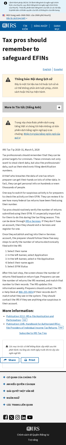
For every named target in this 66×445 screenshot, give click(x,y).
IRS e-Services (33, 221)
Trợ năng (33, 439)
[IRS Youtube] (30, 416)
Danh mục (57, 26)
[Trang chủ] (9, 25)
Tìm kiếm (25, 26)
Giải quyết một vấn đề (20, 391)
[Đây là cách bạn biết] (33, 17)
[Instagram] (17, 416)
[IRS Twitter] (11, 416)
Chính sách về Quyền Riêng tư (33, 434)
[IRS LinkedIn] (23, 416)
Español (58, 69)
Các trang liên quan (20, 404)
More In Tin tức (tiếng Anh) (23, 107)
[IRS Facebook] (5, 416)
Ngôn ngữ (13, 398)
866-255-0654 (26, 292)
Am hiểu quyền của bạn (21, 384)
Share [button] (12, 360)
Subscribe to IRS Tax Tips (33, 333)
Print (32, 360)
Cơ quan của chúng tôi (21, 377)
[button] (40, 26)
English (47, 69)
